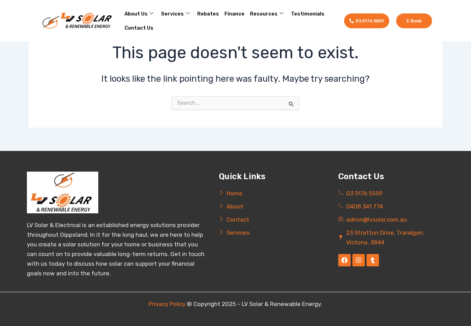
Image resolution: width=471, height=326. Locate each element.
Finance (234, 14)
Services (172, 14)
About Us (136, 14)
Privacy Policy (167, 303)
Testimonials (307, 14)
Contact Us (138, 28)
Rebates (208, 14)
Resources (264, 14)
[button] (414, 20)
